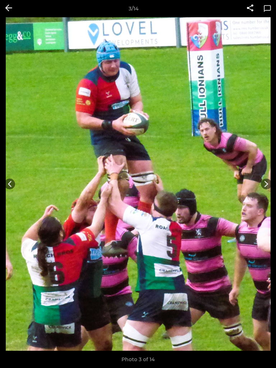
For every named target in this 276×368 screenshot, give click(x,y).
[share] (250, 9)
